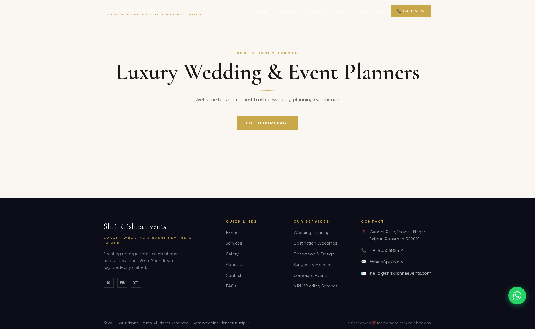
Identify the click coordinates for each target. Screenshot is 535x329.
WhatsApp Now (386, 261)
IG (109, 283)
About (343, 11)
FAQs (231, 286)
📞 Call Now (411, 11)
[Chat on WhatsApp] (517, 295)
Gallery (316, 11)
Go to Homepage (267, 123)
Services (288, 11)
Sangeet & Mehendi (312, 264)
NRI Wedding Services (315, 286)
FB (122, 283)
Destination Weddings (315, 243)
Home (262, 11)
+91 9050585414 (387, 250)
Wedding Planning (311, 232)
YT (135, 283)
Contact (371, 11)
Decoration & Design (313, 254)
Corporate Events (310, 275)
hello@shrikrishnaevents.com (400, 273)
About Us (235, 264)
